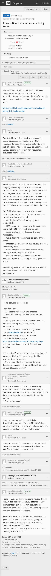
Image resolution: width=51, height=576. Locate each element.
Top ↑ (5, 568)
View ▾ (45, 9)
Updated (11, 120)
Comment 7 (12, 438)
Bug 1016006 (16, 15)
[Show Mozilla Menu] (8, 3)
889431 (10, 125)
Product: (11, 36)
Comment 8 (12, 493)
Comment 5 (12, 381)
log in (14, 553)
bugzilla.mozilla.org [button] (24, 36)
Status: (12, 58)
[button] (45, 3)
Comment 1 (12, 132)
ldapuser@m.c (15, 332)
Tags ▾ (34, 77)
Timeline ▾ (44, 77)
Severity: (11, 48)
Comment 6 (12, 415)
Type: (13, 42)
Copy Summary (31, 9)
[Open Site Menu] (3, 3)
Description (12, 85)
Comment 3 (12, 179)
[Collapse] (47, 84)
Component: (10, 38)
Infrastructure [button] (22, 38)
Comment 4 (12, 297)
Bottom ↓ (24, 77)
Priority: (11, 46)
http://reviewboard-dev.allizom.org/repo (23, 341)
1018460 (11, 171)
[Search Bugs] (37, 3)
